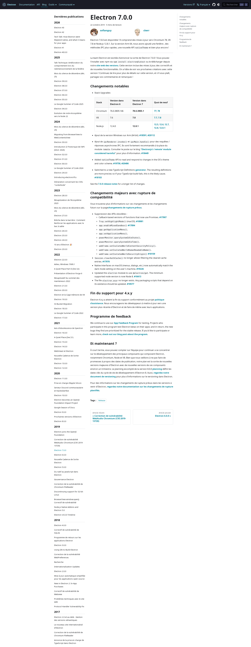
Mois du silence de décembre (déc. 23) (69, 209)
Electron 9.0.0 (60, 412)
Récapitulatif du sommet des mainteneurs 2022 (66, 279)
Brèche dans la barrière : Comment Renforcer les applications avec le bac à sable (69, 223)
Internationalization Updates (67, 566)
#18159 (151, 253)
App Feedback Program (126, 323)
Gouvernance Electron (64, 479)
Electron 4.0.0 (60, 525)
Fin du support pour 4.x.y (187, 34)
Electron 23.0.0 (60, 249)
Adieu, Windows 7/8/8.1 (64, 264)
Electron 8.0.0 (60, 421)
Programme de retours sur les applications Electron (67, 539)
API (38, 4)
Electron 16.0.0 (60, 332)
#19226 (140, 268)
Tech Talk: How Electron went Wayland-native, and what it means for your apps (69, 39)
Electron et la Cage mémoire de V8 (69, 295)
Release (101, 400)
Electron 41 (59, 47)
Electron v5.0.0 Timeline (64, 515)
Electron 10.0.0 (60, 395)
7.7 (155, 117)
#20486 (125, 163)
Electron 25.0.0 (60, 235)
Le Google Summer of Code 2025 (68, 104)
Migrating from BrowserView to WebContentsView (68, 136)
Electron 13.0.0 (60, 363)
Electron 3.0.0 (60, 545)
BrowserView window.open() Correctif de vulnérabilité (66, 501)
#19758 (116, 163)
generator (140, 169)
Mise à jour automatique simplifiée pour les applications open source (69, 577)
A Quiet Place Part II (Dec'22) (66, 269)
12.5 (156, 124)
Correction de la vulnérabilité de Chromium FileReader (68, 485)
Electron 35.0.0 (60, 99)
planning (157, 369)
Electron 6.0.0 (60, 455)
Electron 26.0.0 (60, 231)
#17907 (163, 217)
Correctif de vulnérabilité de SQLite (66, 531)
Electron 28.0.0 (60, 195)
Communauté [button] (65, 4)
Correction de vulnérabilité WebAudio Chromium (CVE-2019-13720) (68, 442)
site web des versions (107, 65)
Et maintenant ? (185, 46)
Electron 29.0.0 (60, 173)
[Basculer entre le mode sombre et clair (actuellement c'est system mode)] (218, 4)
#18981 (139, 221)
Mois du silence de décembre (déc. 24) (69, 128)
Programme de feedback (185, 40)
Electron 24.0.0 (60, 240)
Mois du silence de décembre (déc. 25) (69, 75)
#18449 (145, 153)
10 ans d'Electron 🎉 (63, 244)
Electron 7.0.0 (60, 450)
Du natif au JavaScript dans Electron (66, 473)
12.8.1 (162, 127)
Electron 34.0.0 (60, 108)
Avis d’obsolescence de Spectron (68, 328)
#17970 (106, 261)
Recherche (58, 562)
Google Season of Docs (64, 407)
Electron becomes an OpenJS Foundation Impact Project (67, 401)
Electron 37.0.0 (60, 90)
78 (159, 110)
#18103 (98, 177)
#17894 (131, 225)
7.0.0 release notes (107, 183)
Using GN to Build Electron (66, 550)
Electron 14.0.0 (60, 346)
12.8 (156, 127)
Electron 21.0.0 (60, 285)
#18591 (143, 135)
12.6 (161, 124)
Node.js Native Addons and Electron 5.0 (66, 508)
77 (155, 110)
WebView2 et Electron (63, 351)
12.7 (167, 124)
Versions (187, 4)
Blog (44, 4)
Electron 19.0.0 (60, 299)
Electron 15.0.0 (60, 342)
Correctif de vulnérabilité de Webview (66, 593)
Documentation (27, 4)
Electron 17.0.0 (60, 317)
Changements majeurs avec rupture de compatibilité (187, 26)
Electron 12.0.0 (60, 368)
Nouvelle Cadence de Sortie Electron (66, 357)
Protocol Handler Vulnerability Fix (69, 606)
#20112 (151, 135)
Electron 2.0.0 (60, 571)
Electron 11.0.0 (60, 378)
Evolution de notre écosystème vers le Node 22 (67, 115)
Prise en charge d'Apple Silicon (67, 383)
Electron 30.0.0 (60, 163)
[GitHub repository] (213, 4)
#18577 (130, 284)
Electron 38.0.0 (60, 85)
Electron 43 (59, 27)
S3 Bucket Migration (63, 304)
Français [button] (204, 4)
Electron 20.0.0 (60, 290)
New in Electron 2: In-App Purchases (65, 585)
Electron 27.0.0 (60, 215)
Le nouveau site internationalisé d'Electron (68, 626)
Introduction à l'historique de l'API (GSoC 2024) (69, 148)
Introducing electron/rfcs (65, 177)
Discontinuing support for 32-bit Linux (68, 493)
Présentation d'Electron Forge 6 (68, 273)
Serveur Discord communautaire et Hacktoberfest (68, 389)
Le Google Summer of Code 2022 (68, 313)
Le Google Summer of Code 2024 (68, 168)
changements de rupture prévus (125, 207)
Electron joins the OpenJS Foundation (65, 433)
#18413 (137, 276)
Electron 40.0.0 (60, 52)
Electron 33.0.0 (60, 142)
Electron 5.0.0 (60, 467)
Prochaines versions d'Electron (67, 416)
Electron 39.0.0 (60, 81)
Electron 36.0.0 (60, 95)
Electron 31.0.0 (60, 159)
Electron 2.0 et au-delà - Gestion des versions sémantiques (68, 618)
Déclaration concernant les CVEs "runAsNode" (68, 183)
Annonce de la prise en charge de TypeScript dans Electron (69, 642)
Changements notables (184, 18)
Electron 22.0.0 (60, 259)
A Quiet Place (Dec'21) (63, 337)
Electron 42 (59, 32)
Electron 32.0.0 (60, 154)
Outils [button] (52, 4)
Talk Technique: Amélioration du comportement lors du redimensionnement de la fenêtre (69, 65)
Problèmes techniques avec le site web (69, 600)
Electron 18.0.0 (60, 308)
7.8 (159, 117)
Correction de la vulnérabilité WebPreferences (67, 556)
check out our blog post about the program (124, 334)
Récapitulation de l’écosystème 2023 (67, 201)
